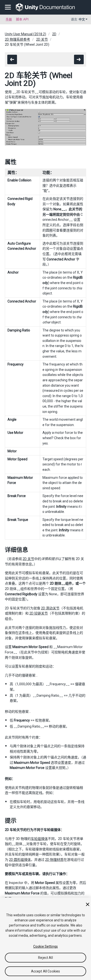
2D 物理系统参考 (17, 39)
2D (54, 34)
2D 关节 (42, 39)
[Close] (88, 904)
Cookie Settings (45, 946)
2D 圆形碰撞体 (20, 860)
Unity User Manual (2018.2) (25, 34)
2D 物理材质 (54, 860)
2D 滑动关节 (50, 608)
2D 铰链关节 (38, 613)
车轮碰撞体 (39, 839)
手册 (9, 19)
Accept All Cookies (45, 971)
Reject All (45, 958)
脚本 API (22, 19)
